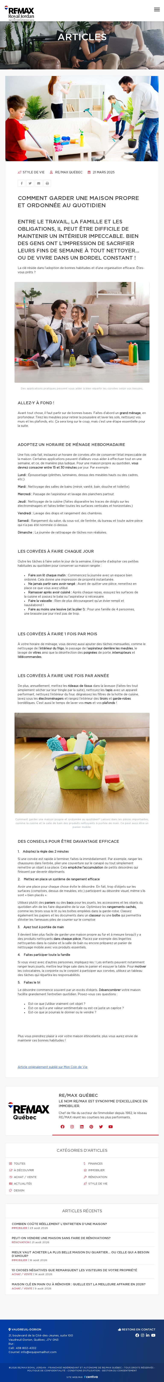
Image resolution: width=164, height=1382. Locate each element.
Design (18, 1190)
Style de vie (33, 172)
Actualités (22, 1183)
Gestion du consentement (119, 1371)
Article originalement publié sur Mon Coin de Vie (53, 1067)
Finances (95, 1163)
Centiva (91, 1376)
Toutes (19, 1163)
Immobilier (96, 1170)
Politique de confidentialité (46, 1371)
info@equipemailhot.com (39, 1352)
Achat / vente (25, 1177)
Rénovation (97, 1177)
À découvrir (23, 1170)
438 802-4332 (26, 1348)
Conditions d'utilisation (83, 1371)
